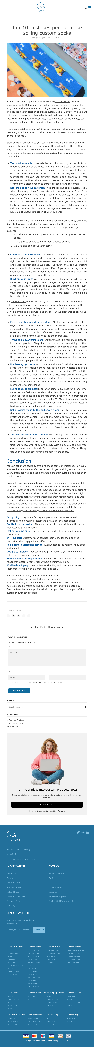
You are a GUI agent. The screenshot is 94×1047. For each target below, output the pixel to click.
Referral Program (57, 897)
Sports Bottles (14, 1005)
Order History (55, 887)
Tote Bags (71, 1021)
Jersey (10, 950)
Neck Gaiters (13, 971)
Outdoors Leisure (16, 1015)
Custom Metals (74, 993)
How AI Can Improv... (15, 723)
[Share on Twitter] (13, 615)
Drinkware (13, 993)
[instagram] (83, 832)
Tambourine (13, 1021)
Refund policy (13, 906)
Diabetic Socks (34, 986)
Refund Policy (13, 892)
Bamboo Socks (34, 977)
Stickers (50, 996)
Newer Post (54, 627)
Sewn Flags (13, 1024)
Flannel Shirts (13, 953)
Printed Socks (33, 953)
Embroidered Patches (76, 950)
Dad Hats (51, 959)
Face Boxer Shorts (15, 965)
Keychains (71, 1005)
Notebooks (51, 1021)
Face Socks (32, 968)
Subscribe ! (39, 930)
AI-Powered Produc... (15, 720)
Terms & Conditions (16, 897)
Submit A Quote (56, 874)
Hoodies (11, 959)
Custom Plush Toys (37, 993)
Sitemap (53, 892)
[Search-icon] (85, 7)
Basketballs (13, 1018)
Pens (49, 1018)
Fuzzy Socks (32, 974)
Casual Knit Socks (35, 950)
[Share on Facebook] (8, 615)
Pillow (30, 999)
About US (11, 874)
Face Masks (13, 974)
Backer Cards (52, 1002)
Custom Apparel (16, 947)
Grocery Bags (72, 1018)
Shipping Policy (14, 887)
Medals (70, 999)
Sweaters (12, 962)
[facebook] (74, 832)
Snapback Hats (53, 953)
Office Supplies (54, 1015)
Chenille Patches (73, 953)
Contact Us (12, 878)
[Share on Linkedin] (28, 615)
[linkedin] (87, 832)
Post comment (19, 691)
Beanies (50, 962)
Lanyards (51, 1024)
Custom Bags (73, 1015)
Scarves (11, 968)
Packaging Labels (55, 993)
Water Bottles (14, 999)
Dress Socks (32, 965)
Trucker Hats (52, 956)
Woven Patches (73, 962)
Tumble (11, 1002)
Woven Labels (53, 999)
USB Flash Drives (35, 1021)
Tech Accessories (35, 1015)
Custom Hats (53, 947)
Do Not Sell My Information (62, 901)
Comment (12, 647)
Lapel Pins (71, 996)
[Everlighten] (13, 839)
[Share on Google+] (23, 615)
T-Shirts (11, 956)
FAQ (51, 878)
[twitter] (78, 832)
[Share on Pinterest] (18, 615)
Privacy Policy (13, 883)
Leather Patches (73, 956)
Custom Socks (34, 947)
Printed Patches (73, 959)
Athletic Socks (33, 956)
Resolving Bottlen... (15, 726)
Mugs (10, 1008)
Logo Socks (32, 959)
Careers (52, 883)
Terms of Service (15, 901)
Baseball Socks (34, 962)
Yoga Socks (32, 980)
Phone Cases (33, 1018)
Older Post (39, 627)
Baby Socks (32, 983)
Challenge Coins (73, 1002)
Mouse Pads (33, 1024)
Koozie (10, 996)
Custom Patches (74, 947)
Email (51, 672)
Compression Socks (36, 971)
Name (10, 672)
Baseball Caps (53, 950)
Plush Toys (32, 996)
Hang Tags (51, 1005)
